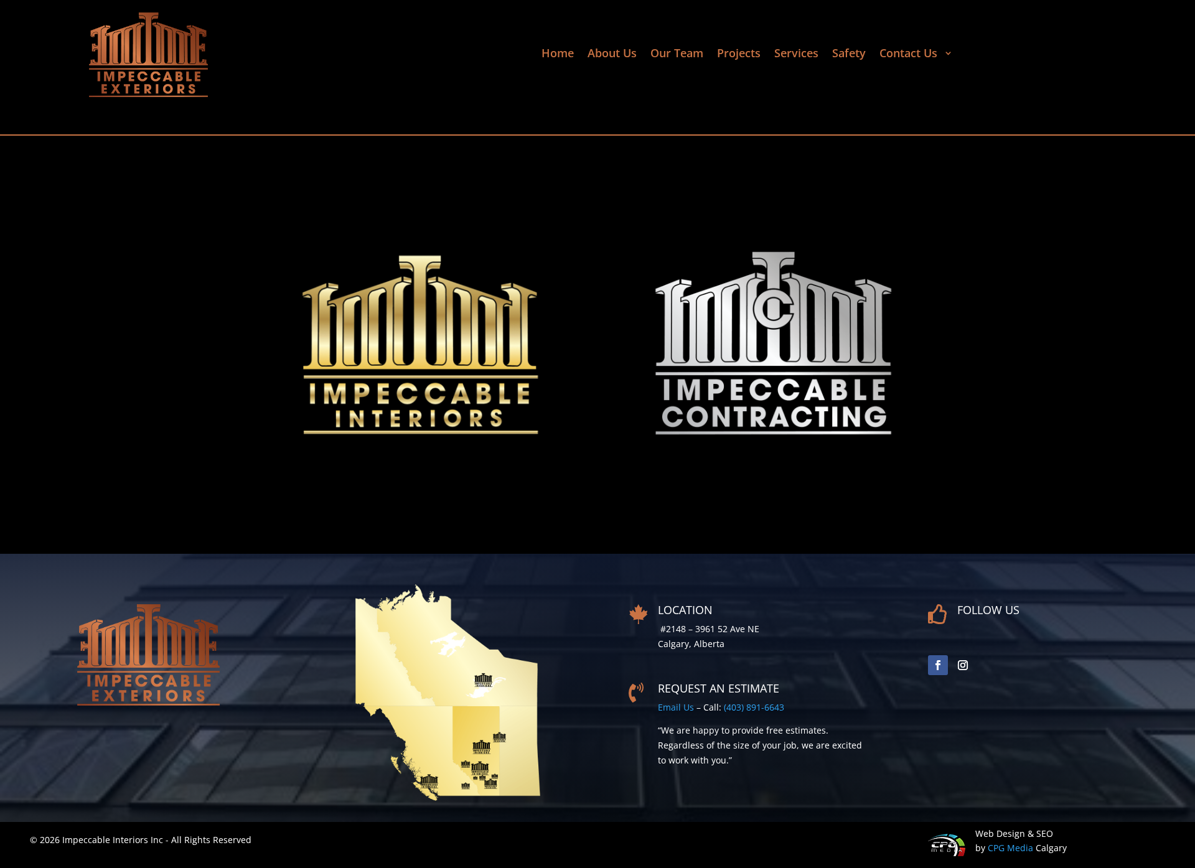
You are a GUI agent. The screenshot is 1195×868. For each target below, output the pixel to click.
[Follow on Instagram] (963, 665)
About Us (612, 54)
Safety (849, 54)
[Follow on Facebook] (938, 665)
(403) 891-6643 (754, 707)
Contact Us (909, 54)
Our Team (676, 54)
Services (796, 54)
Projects (739, 54)
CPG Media (1010, 848)
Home (557, 54)
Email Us (676, 707)
